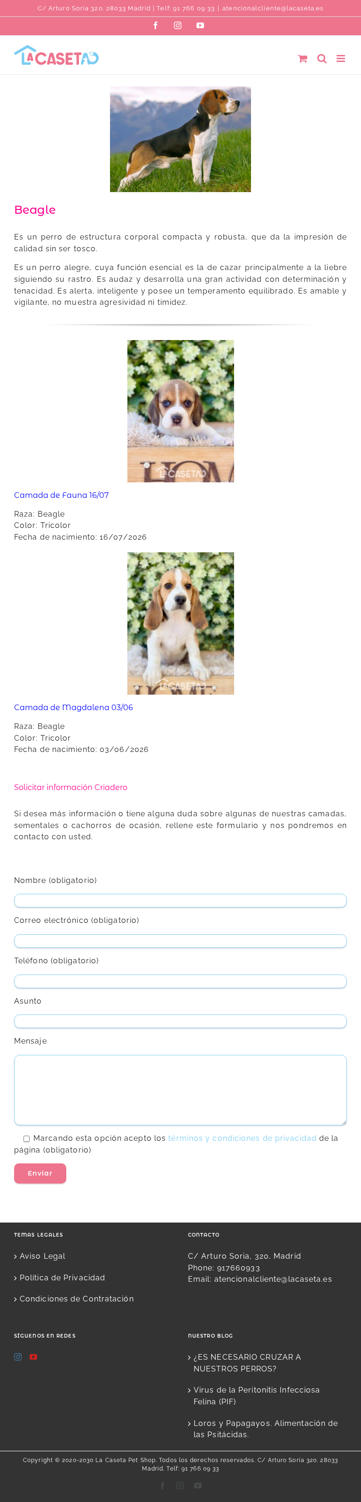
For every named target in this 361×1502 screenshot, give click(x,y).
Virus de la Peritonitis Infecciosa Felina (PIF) (257, 1396)
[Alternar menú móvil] (342, 58)
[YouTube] (34, 1357)
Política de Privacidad (62, 1277)
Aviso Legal (42, 1256)
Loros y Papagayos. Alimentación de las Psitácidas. (266, 1429)
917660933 (238, 1267)
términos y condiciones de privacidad (242, 1138)
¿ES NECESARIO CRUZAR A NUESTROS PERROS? (247, 1363)
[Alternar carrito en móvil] (303, 58)
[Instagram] (18, 1357)
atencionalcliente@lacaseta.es (272, 8)
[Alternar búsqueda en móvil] (322, 58)
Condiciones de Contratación (77, 1298)
